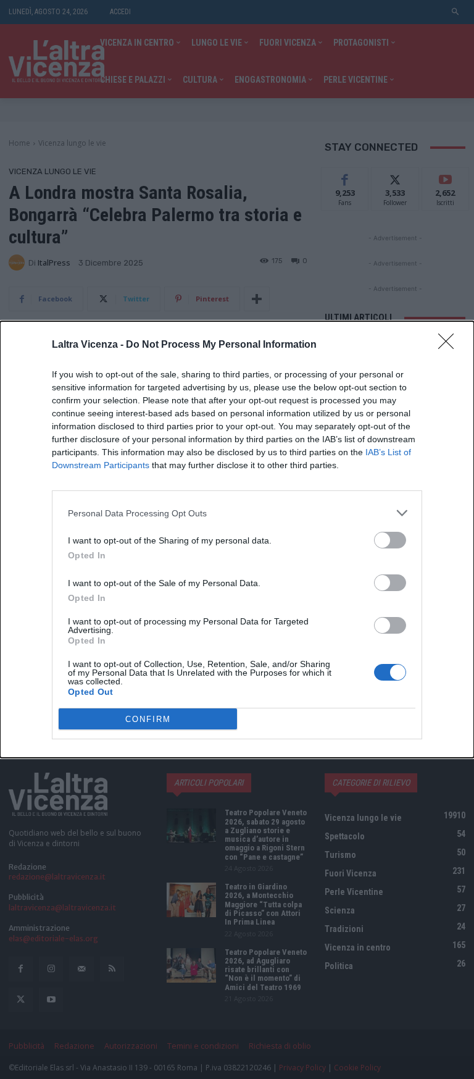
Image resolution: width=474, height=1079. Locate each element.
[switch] (390, 540)
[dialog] (237, 539)
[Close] (450, 345)
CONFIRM (148, 719)
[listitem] (237, 512)
